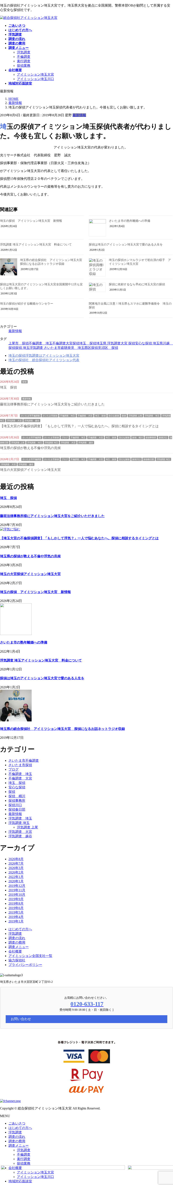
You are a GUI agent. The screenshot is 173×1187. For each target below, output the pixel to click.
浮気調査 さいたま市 (45, 347)
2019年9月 (16, 899)
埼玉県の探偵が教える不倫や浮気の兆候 (30, 448)
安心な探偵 (113, 416)
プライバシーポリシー (25, 965)
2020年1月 (16, 881)
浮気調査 (23, 52)
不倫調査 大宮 (85, 416)
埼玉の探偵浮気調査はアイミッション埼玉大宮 (43, 355)
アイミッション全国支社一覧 (30, 956)
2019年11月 (16, 890)
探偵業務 (23, 65)
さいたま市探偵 (50, 416)
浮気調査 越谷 (31, 420)
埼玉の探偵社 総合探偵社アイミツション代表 (43, 360)
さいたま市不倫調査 (30, 416)
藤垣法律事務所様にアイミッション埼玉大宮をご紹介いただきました (52, 404)
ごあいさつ (16, 1123)
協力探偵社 (16, 960)
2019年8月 (16, 903)
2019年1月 (16, 921)
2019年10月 (16, 894)
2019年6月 (16, 908)
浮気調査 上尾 (135, 416)
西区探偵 (91, 347)
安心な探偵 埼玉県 (149, 343)
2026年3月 (16, 868)
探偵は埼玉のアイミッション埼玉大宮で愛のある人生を (126, 244)
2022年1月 (16, 877)
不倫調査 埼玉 (40, 343)
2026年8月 (16, 859)
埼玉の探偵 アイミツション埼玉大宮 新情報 (31, 220)
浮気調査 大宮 (14, 420)
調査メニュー (18, 947)
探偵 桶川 (137, 437)
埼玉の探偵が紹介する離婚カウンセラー (26, 303)
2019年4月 (16, 917)
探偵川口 (163, 437)
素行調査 (23, 61)
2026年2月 (16, 872)
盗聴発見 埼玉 (72, 347)
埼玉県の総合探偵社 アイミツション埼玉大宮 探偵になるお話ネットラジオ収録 (62, 729)
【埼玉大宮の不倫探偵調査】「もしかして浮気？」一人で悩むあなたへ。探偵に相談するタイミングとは (79, 426)
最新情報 (79, 115)
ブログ (65, 437)
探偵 (24, 382)
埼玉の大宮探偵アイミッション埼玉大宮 (30, 469)
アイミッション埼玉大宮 (35, 74)
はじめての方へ (20, 929)
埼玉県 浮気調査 (108, 343)
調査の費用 (16, 942)
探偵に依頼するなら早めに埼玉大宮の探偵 (137, 284)
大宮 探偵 (128, 343)
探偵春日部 (148, 459)
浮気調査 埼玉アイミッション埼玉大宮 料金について (36, 244)
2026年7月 (16, 863)
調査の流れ (16, 938)
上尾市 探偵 (18, 343)
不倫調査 (23, 56)
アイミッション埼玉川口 (35, 79)
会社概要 (15, 951)
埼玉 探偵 (87, 343)
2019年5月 (16, 912)
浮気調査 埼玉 (152, 416)
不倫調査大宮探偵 (65, 343)
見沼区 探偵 (108, 347)
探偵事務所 (151, 437)
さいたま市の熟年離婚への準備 (129, 220)
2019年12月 (16, 885)
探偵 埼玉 (22, 347)
